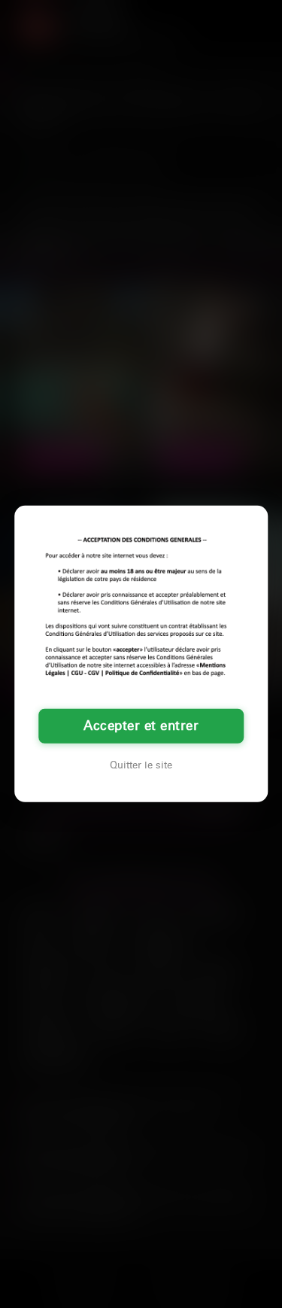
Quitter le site (141, 765)
